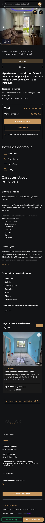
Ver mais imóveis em (22, 401)
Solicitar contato (22, 121)
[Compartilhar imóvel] (41, 12)
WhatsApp (12, 520)
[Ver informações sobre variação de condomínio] (18, 114)
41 (9, 41)
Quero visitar (22, 128)
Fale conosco (8, 473)
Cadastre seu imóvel (22, 494)
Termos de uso (32, 509)
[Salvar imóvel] (35, 12)
